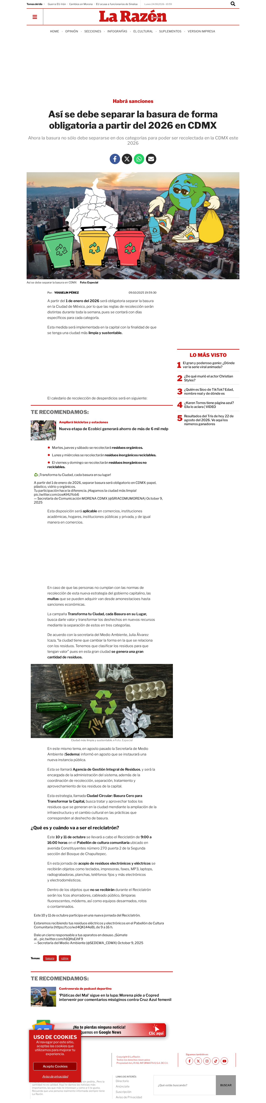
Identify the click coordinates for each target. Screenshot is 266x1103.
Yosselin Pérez (66, 292)
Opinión (71, 31)
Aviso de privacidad (55, 1076)
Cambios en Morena (81, 4)
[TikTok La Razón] (215, 1061)
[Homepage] (133, 16)
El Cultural (143, 31)
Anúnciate (122, 1086)
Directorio (122, 1081)
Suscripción (123, 1091)
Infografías (117, 31)
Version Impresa (201, 31)
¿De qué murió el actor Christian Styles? (208, 378)
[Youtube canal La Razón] (224, 1061)
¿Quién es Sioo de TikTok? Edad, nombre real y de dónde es (209, 391)
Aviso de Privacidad (129, 1097)
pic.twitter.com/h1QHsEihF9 (61, 939)
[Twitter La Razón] (127, 159)
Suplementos (170, 31)
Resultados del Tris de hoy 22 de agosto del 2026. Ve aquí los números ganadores (209, 420)
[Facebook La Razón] (115, 159)
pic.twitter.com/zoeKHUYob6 (56, 495)
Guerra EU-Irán (57, 4)
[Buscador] (233, 4)
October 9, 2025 (130, 943)
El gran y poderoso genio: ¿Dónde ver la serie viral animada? (209, 365)
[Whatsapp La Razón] (139, 159)
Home (54, 31)
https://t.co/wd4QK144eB (74, 927)
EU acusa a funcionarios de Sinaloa (117, 4)
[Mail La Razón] (151, 159)
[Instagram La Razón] (207, 1061)
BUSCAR (226, 1085)
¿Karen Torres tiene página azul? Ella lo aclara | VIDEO (209, 405)
